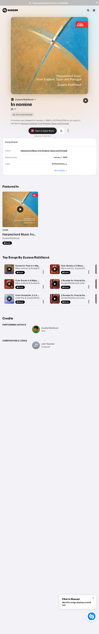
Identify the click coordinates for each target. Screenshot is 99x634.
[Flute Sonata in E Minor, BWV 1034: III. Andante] (54, 269)
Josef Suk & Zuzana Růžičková (29, 298)
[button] (97, 2)
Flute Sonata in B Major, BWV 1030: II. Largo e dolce (39, 280)
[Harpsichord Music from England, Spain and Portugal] (20, 218)
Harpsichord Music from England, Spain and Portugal (44, 123)
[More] (43, 272)
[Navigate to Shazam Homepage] (10, 10)
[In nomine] (85, 100)
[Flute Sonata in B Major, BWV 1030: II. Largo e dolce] (9, 284)
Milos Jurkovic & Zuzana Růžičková (31, 268)
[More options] (68, 131)
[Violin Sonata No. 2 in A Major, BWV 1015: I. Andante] (9, 298)
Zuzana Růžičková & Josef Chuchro (77, 283)
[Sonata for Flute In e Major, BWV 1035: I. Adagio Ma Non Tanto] (9, 269)
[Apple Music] (7, 243)
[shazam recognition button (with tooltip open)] (91, 616)
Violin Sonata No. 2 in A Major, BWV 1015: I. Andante (39, 295)
